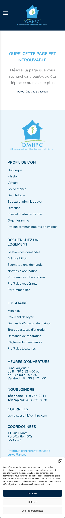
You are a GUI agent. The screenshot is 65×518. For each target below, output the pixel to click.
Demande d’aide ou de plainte (29, 323)
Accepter (32, 493)
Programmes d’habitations (26, 277)
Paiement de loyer (20, 317)
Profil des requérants (22, 283)
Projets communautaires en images (32, 227)
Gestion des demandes (24, 252)
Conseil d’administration (25, 214)
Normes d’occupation (22, 271)
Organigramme (18, 220)
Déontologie (16, 195)
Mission (13, 176)
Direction (14, 208)
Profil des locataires (22, 348)
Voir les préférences (32, 510)
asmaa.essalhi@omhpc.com (27, 415)
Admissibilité (17, 258)
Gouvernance (17, 189)
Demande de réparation (24, 336)
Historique (15, 170)
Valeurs (13, 183)
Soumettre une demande (25, 265)
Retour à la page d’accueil (32, 91)
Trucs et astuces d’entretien (27, 330)
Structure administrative (25, 201)
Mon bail (14, 311)
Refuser (32, 502)
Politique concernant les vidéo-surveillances (29, 453)
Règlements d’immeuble (25, 342)
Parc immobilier (19, 290)
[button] (60, 461)
